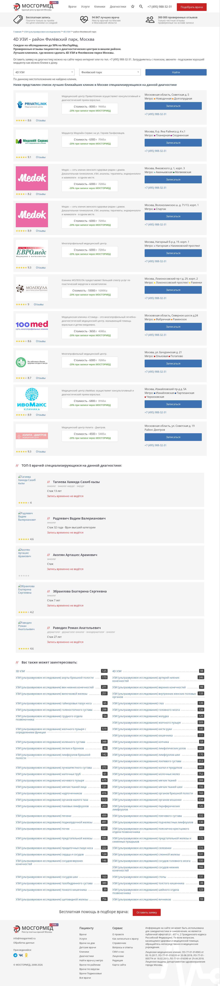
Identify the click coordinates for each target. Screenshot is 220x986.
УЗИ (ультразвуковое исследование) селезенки (141, 848)
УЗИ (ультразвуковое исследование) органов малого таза (52, 800)
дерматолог (54, 631)
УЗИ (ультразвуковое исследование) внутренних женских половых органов (154, 695)
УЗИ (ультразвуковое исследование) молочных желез (146, 774)
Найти (176, 72)
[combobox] (44, 72)
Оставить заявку (147, 912)
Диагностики (118, 6)
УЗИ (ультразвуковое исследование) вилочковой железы (51, 693)
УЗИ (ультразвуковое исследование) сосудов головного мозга (151, 861)
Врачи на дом (87, 943)
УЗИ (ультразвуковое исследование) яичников (141, 899)
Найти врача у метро (91, 960)
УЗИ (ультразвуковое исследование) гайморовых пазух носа (54, 703)
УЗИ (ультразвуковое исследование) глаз (138, 703)
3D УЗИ (20, 671)
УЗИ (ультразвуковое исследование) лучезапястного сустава (54, 767)
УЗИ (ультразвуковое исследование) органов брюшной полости (152, 793)
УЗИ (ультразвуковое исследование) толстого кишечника (148, 883)
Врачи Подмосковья (90, 973)
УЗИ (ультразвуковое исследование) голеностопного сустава (54, 710)
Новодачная (163, 98)
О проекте (118, 934)
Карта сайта (119, 964)
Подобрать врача (192, 7)
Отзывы (41, 120)
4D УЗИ (116, 671)
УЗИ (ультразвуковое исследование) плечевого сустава (147, 816)
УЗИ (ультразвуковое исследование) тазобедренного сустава (54, 883)
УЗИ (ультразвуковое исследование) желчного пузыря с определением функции (51, 730)
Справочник (119, 943)
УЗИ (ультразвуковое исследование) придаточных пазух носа (54, 848)
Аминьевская (163, 172)
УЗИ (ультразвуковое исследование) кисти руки (142, 729)
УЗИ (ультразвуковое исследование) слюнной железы (146, 854)
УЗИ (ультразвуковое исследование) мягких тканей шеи (147, 787)
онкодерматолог (95, 631)
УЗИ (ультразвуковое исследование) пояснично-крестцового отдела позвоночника (150, 830)
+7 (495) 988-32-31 (160, 7)
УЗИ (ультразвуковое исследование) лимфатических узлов (149, 748)
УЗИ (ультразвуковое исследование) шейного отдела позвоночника (145, 891)
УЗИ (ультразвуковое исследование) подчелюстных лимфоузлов (152, 822)
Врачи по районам (89, 964)
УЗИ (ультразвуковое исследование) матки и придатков (147, 767)
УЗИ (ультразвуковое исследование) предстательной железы (54, 838)
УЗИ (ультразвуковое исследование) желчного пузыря (146, 722)
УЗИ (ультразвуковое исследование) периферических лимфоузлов (146, 807)
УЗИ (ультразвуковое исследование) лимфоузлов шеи (146, 755)
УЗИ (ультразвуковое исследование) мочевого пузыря (50, 780)
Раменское (179, 319)
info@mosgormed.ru (24, 938)
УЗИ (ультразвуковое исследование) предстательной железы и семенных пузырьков (151, 840)
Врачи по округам (89, 969)
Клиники (84, 951)
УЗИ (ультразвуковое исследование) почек (42, 828)
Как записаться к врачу (125, 938)
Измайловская (164, 393)
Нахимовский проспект (185, 245)
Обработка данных (23, 942)
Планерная (162, 135)
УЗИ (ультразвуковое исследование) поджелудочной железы (54, 822)
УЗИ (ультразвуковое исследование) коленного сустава (50, 742)
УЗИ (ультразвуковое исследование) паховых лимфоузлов (52, 806)
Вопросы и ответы (122, 947)
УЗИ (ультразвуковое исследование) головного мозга (146, 710)
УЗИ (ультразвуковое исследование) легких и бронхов (50, 748)
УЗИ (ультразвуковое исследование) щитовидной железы (52, 899)
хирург (80, 486)
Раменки (196, 282)
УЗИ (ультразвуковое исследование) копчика (140, 742)
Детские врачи (87, 947)
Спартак (160, 209)
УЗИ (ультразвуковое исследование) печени (43, 816)
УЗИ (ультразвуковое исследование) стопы (139, 877)
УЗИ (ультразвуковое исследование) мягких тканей (144, 780)
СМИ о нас (118, 951)
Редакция (117, 960)
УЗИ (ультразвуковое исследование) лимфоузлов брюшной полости (53, 756)
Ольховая (161, 356)
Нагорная (161, 245)
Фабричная (162, 319)
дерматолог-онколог (73, 631)
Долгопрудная (182, 98)
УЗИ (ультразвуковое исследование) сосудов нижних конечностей (145, 868)
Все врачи (85, 977)
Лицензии (118, 956)
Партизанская (185, 393)
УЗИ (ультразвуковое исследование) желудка (140, 716)
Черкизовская (155, 397)
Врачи (82, 934)
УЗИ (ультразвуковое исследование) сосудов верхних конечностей (49, 862)
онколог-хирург (67, 486)
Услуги (83, 938)
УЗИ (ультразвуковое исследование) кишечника (142, 735)
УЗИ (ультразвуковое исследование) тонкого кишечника (51, 890)
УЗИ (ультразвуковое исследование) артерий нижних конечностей (145, 679)
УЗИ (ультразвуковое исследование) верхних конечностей (149, 687)
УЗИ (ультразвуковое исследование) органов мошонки (147, 800)
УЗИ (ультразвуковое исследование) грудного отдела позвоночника (49, 717)
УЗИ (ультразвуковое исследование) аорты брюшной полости (55, 677)
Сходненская (180, 135)
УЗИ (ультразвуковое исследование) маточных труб (48, 774)
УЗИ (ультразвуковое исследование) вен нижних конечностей (55, 687)
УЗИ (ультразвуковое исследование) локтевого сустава (146, 761)
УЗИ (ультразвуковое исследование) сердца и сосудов (50, 854)
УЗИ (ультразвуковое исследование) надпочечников (49, 793)
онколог (52, 486)
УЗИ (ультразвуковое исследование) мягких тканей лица (51, 787)
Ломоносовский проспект (171, 282)
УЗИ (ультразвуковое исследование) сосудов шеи (47, 877)
